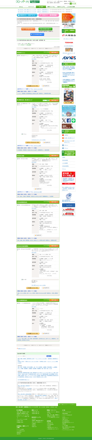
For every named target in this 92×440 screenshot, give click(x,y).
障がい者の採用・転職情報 (40, 395)
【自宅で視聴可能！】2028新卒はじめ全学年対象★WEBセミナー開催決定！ (69, 81)
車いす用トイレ (49, 372)
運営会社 (65, 1)
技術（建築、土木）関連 (27, 338)
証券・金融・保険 (21, 240)
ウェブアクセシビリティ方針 (68, 429)
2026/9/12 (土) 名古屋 (38, 89)
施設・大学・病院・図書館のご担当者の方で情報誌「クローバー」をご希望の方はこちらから (53, 416)
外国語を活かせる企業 (32, 150)
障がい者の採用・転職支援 (23, 385)
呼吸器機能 (49, 367)
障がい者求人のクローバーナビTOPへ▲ (67, 404)
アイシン (66, 148)
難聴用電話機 (45, 374)
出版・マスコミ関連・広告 (23, 293)
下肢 (37, 367)
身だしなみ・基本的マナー (37, 422)
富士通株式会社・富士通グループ (24, 99)
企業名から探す (21, 361)
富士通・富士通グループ (69, 137)
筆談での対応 (25, 374)
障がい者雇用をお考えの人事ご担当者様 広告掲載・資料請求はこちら (68, 189)
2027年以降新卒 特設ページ (23, 379)
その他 (50, 368)
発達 (47, 368)
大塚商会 (66, 135)
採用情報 (49, 421)
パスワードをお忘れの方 (67, 414)
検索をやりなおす (22, 348)
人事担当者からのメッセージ (53, 428)
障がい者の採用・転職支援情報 (24, 394)
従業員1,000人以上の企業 (41, 293)
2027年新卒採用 (50, 424)
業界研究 (34, 425)
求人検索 (29, 388)
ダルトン (66, 145)
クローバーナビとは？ (67, 411)
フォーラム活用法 (20, 429)
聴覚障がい (41, 93)
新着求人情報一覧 (35, 411)
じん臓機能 (54, 367)
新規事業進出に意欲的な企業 (32, 93)
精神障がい (47, 240)
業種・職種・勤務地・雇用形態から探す (26, 358)
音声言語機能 (30, 367)
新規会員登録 (65, 413)
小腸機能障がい (40, 150)
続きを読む (34, 59)
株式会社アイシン (21, 52)
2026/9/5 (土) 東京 (37, 145)
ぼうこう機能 (20, 368)
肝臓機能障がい (45, 196)
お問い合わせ (60, 1)
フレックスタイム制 (31, 375)
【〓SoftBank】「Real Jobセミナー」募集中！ (68, 53)
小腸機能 (30, 368)
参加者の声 (19, 432)
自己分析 (34, 419)
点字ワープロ (39, 374)
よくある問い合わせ (21, 430)
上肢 (34, 367)
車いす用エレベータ (41, 372)
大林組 (63, 157)
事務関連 (28, 196)
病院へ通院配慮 (33, 372)
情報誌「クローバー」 (52, 410)
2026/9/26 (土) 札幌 (38, 191)
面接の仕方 (34, 426)
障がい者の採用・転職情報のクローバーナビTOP (27, 407)
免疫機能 (34, 368)
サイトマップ (49, 1)
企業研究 (34, 423)
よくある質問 (65, 425)
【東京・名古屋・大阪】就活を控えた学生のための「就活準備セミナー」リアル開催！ (69, 68)
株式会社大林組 (20, 155)
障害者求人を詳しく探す (41, 376)
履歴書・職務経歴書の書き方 (37, 420)
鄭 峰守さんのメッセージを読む (39, 285)
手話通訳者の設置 (32, 374)
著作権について (71, 1)
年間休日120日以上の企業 (36, 196)
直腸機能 (26, 368)
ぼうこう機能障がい (52, 338)
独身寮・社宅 (24, 375)
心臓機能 (45, 367)
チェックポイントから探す (41, 358)
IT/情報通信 (19, 150)
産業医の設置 (53, 240)
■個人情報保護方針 (66, 200)
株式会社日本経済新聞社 (22, 246)
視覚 (19, 367)
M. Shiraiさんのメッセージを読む (39, 139)
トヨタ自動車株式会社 (22, 300)
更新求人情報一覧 (35, 413)
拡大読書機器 (52, 374)
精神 (45, 368)
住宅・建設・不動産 (21, 196)
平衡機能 (24, 367)
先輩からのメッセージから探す (31, 361)
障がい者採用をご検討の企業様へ (53, 2)
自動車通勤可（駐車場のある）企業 (40, 338)
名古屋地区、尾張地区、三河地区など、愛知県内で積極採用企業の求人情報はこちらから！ (68, 180)
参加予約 (18, 433)
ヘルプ (55, 1)
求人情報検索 (20, 410)
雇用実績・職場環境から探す (22, 413)
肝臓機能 (39, 368)
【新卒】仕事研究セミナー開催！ (68, 27)
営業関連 (24, 93)
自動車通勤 (46, 150)
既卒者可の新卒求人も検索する (46, 31)
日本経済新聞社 (65, 166)
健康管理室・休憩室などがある (25, 376)
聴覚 (21, 367)
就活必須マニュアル (36, 417)
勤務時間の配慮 (47, 93)
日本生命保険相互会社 (22, 202)
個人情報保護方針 (66, 421)
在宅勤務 (51, 196)
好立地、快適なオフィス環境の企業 (37, 240)
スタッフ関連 (32, 293)
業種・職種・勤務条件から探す (23, 411)
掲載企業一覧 (50, 422)
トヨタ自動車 (65, 163)
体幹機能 (40, 367)
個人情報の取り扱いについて (68, 422)
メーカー (19, 93)
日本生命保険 (65, 160)
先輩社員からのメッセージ (52, 427)
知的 (42, 368)
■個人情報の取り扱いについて (68, 201)
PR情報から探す (43, 361)
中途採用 (49, 425)
